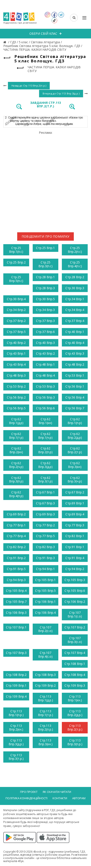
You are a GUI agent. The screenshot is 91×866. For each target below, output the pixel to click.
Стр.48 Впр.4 (45, 375)
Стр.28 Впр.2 (74, 277)
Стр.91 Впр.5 (16, 569)
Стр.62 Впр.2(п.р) (45, 450)
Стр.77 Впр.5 (45, 536)
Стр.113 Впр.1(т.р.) (45, 713)
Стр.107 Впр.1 (16, 627)
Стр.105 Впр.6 (74, 590)
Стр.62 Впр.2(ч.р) (16, 465)
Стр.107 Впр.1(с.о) (75, 614)
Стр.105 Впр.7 (16, 601)
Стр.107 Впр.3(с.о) (75, 640)
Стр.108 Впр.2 (16, 675)
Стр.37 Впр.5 (16, 332)
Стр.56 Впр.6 (45, 408)
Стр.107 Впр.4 (74, 653)
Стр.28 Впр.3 (45, 288)
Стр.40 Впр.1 (74, 332)
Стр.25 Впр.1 (45, 248)
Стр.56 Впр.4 (74, 397)
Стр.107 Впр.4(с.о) (45, 655)
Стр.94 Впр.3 (16, 580)
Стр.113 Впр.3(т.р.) (16, 757)
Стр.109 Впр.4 (16, 696)
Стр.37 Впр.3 (45, 321)
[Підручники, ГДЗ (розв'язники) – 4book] (5, 42)
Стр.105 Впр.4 (16, 590)
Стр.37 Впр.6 (45, 332)
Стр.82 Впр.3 (45, 547)
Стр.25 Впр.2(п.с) (75, 250)
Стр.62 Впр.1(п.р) (75, 421)
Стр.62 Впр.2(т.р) (75, 450)
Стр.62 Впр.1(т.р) (16, 436)
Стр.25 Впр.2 (16, 262)
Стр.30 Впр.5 (45, 299)
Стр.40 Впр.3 (45, 343)
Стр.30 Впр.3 (74, 288)
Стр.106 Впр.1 (45, 601)
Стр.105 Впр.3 (74, 580)
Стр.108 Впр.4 (74, 675)
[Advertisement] (45, 180)
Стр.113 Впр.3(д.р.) (16, 742)
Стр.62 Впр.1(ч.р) (45, 436)
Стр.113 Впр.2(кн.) (16, 727)
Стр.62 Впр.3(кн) (75, 465)
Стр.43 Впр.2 (45, 353)
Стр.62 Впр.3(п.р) (16, 480)
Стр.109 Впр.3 (74, 685)
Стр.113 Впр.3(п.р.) (74, 742)
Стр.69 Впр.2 (16, 514)
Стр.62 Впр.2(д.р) (75, 436)
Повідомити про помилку (46, 236)
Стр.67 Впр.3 (45, 503)
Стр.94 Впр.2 (74, 569)
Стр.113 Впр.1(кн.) (75, 698)
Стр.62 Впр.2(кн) (16, 450)
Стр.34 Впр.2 (16, 310)
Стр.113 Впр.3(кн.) (45, 742)
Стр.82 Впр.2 (16, 547)
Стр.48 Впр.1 (45, 364)
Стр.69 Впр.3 (45, 514)
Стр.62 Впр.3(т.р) (45, 480)
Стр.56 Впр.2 (16, 397)
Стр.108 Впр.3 (45, 675)
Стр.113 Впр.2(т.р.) (74, 727)
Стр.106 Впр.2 (74, 601)
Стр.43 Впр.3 (74, 353)
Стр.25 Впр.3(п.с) (45, 264)
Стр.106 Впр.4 (45, 612)
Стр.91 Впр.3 (45, 558)
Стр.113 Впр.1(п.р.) (16, 713)
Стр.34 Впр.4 (74, 310)
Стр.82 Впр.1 (74, 536)
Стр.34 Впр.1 (74, 299)
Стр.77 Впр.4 (16, 536)
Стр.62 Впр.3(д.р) (45, 465)
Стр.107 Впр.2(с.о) (45, 629)
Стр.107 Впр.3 (16, 653)
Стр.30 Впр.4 (16, 299)
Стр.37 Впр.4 (74, 321)
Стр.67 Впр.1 (45, 492)
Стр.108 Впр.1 (74, 664)
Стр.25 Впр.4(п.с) (75, 264)
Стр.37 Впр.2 (16, 321)
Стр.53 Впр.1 (74, 375)
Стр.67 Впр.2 (74, 492)
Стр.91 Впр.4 (74, 558)
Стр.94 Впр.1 (45, 569)
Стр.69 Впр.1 (74, 503)
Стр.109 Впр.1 (16, 685)
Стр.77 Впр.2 (45, 525)
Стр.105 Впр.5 (45, 590)
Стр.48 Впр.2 (74, 364)
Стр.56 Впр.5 (16, 408)
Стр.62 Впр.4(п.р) (16, 494)
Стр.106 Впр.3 (16, 612)
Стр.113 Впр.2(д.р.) (74, 713)
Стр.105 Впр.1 (45, 580)
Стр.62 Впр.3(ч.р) (75, 480)
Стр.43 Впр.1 (16, 353)
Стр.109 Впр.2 (45, 685)
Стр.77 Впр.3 (74, 525)
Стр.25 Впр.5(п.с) (16, 279)
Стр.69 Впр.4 (74, 514)
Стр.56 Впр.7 (74, 408)
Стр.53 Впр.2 (16, 386)
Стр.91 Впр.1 (74, 547)
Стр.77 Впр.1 (16, 525)
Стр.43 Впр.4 (16, 364)
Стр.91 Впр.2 (16, 558)
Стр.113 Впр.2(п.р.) (45, 727)
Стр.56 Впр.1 (74, 386)
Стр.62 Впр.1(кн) (45, 421)
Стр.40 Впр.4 (74, 343)
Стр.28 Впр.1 (45, 277)
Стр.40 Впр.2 (16, 343)
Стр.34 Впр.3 (45, 310)
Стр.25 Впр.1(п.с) (16, 250)
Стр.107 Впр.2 (74, 627)
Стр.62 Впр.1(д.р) (16, 421)
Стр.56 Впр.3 (45, 397)
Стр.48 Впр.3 (16, 375)
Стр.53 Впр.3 (45, 386)
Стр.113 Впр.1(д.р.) (45, 698)
